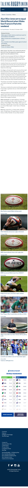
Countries (4, 431)
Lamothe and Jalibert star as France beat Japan (13, 356)
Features (4, 433)
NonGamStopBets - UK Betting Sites (10, 452)
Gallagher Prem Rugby (7, 434)
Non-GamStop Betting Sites (8, 454)
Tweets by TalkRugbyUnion (7, 360)
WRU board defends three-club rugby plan (12, 252)
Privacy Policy (5, 447)
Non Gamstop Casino (7, 457)
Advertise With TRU (7, 444)
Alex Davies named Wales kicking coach (11, 211)
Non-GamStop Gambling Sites (9, 455)
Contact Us (4, 442)
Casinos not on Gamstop (8, 458)
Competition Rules (6, 448)
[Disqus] (14, 133)
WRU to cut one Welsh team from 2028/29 (12, 273)
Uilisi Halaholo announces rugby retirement (12, 231)
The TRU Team (5, 436)
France (3, 47)
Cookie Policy (5, 445)
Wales (12, 47)
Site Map (4, 450)
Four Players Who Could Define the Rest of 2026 (14, 314)
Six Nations (7, 47)
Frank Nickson (5, 29)
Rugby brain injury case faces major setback (12, 293)
